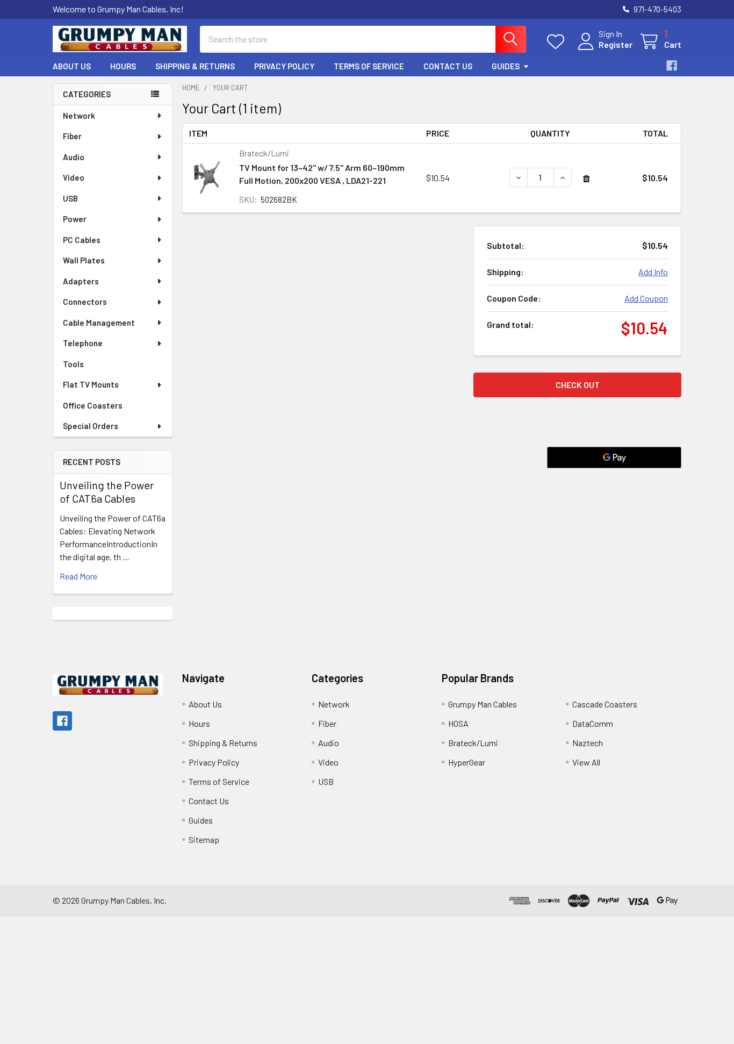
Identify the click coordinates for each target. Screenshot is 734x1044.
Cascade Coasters (604, 704)
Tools (73, 364)
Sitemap (204, 839)
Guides (506, 66)
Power (75, 219)
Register (615, 44)
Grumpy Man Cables (482, 704)
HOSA (458, 723)
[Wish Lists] (558, 41)
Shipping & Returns (195, 66)
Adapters (81, 281)
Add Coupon (646, 298)
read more (78, 576)
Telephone (83, 343)
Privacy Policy (284, 66)
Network (79, 115)
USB (70, 198)
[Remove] (586, 178)
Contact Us (447, 66)
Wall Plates (84, 260)
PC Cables (81, 240)
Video (73, 177)
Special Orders (90, 426)
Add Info (653, 272)
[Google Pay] (614, 457)
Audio (73, 157)
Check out (578, 385)
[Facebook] (671, 65)
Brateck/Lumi (473, 743)
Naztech (587, 743)
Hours (123, 66)
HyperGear (466, 762)
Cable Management (99, 322)
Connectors (85, 301)
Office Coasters (93, 405)
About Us (72, 66)
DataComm (592, 723)
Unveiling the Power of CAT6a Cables (107, 491)
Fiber (72, 136)
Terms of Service (369, 66)
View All (586, 762)
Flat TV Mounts (91, 384)
